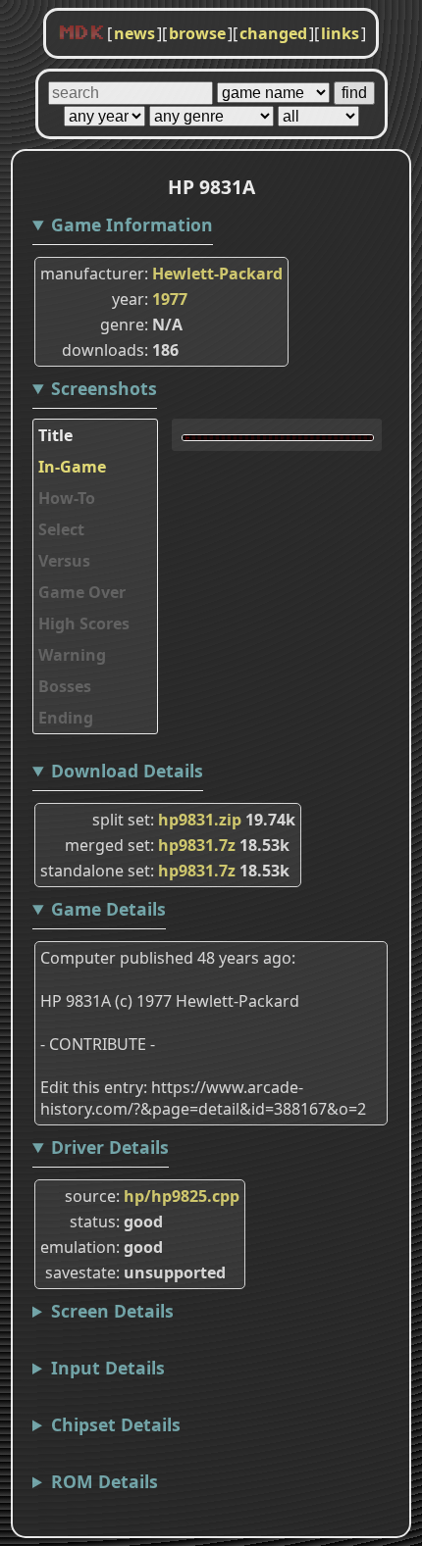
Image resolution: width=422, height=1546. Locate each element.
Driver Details (110, 1147)
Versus (64, 561)
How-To (66, 498)
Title (55, 435)
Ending (65, 717)
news (134, 33)
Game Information (132, 224)
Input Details (108, 1367)
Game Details (108, 909)
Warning (72, 655)
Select (61, 529)
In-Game (72, 466)
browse (197, 33)
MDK (81, 33)
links (340, 33)
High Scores (84, 623)
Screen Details (112, 1310)
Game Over (82, 592)
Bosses (64, 686)
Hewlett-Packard (217, 273)
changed (273, 33)
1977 (169, 299)
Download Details (127, 770)
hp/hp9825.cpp (181, 1196)
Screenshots (104, 388)
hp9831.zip (199, 819)
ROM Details (104, 1481)
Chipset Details (116, 1424)
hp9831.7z (197, 845)
